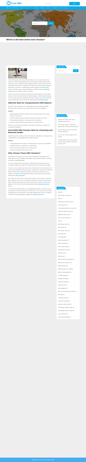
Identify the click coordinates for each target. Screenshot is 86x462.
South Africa (35, 7)
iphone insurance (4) (63, 243)
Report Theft (15, 7)
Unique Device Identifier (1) (64, 317)
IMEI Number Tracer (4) (64, 230)
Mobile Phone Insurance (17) (65, 262)
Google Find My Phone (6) (64, 214)
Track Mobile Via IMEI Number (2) (66, 310)
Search (75, 70)
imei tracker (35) (62, 233)
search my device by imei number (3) (67, 291)
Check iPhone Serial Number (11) (66, 201)
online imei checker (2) (63, 281)
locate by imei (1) (62, 253)
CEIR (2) (60, 198)
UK (30, 7)
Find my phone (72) (62, 205)
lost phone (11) (61, 256)
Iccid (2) (60, 221)
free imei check (20, 175)
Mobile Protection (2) (63, 265)
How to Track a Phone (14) (64, 217)
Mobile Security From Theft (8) (65, 269)
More (61, 7)
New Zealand (55, 7)
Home (10, 7)
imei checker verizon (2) (64, 224)
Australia (48, 7)
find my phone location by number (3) (67, 208)
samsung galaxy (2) (62, 288)
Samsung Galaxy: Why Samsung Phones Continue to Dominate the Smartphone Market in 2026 (67, 141)
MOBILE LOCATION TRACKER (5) (66, 259)
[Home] (7, 7)
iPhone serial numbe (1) (63, 246)
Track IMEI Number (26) (64, 301)
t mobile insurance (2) (63, 297)
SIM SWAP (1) (61, 294)
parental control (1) (62, 285)
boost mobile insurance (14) (64, 195)
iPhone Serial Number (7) (64, 249)
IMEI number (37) (62, 227)
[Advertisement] (43, 55)
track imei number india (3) (64, 304)
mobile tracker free (38, 194)
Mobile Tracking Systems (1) (64, 272)
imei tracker (44, 99)
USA (27, 7)
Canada (42, 7)
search (74, 3)
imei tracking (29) (62, 237)
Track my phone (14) (63, 313)
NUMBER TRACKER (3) (63, 278)
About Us (22, 7)
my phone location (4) (63, 275)
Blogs (65, 7)
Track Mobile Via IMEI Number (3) (66, 307)
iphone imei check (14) (63, 240)
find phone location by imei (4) (65, 211)
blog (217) (60, 192)
